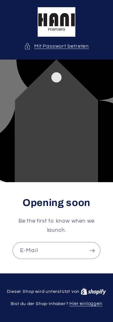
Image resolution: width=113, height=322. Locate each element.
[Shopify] (93, 291)
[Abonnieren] (92, 250)
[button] (56, 46)
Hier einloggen (85, 303)
